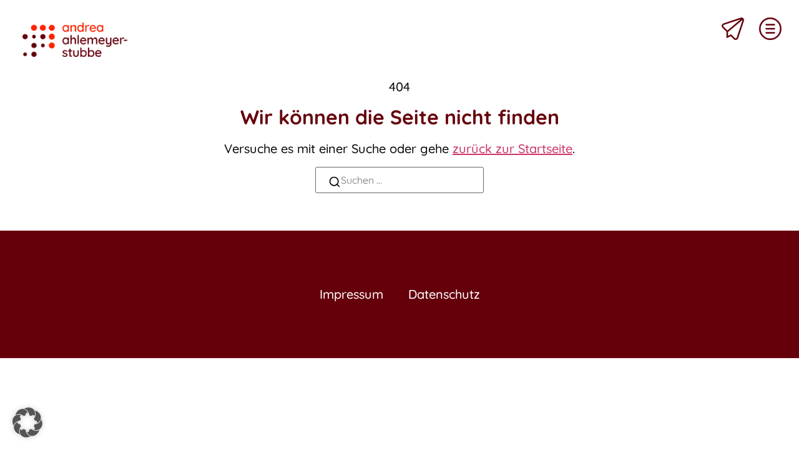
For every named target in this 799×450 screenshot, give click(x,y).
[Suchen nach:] (399, 180)
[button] (27, 422)
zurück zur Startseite (512, 148)
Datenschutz (444, 294)
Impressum (351, 294)
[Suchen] (334, 183)
